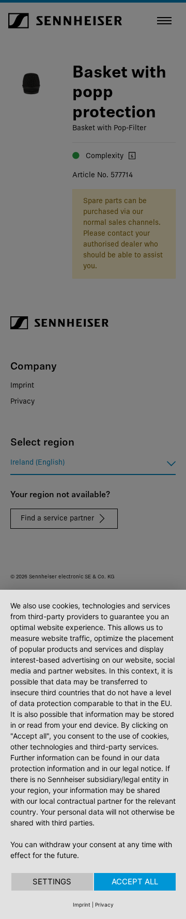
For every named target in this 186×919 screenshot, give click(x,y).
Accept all (135, 881)
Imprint (81, 904)
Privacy (104, 904)
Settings (52, 881)
